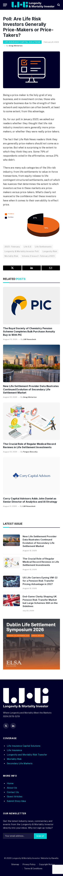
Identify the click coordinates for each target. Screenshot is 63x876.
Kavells (55, 858)
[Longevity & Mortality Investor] (33, 5)
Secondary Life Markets (19, 763)
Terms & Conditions (33, 868)
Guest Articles (14, 796)
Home (10, 783)
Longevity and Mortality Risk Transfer (27, 754)
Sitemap (15, 864)
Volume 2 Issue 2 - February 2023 (38, 256)
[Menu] (5, 5)
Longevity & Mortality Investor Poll (22, 251)
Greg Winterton (15, 46)
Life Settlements (43, 247)
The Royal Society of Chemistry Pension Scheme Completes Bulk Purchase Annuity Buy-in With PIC (29, 331)
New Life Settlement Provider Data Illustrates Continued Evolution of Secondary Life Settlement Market (31, 389)
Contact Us (13, 792)
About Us (12, 787)
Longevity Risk (50, 251)
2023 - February (12, 247)
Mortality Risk (11, 256)
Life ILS (27, 247)
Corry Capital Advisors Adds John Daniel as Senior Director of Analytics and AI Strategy (30, 500)
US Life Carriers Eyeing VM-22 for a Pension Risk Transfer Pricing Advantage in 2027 (40, 581)
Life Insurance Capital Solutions (22, 42)
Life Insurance (14, 750)
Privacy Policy (29, 864)
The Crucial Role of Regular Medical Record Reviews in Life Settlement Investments (29, 445)
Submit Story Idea (16, 801)
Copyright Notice (47, 864)
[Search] (58, 5)
